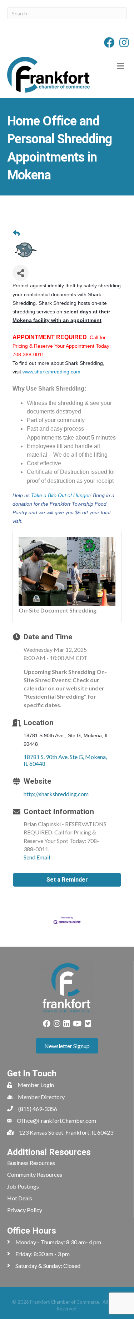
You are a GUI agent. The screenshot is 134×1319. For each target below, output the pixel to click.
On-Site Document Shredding (57, 610)
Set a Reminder (67, 880)
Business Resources (31, 1162)
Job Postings (23, 1186)
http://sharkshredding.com (56, 793)
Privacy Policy (24, 1209)
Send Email (37, 857)
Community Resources (34, 1174)
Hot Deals (19, 1198)
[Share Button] (21, 273)
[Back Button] (16, 233)
